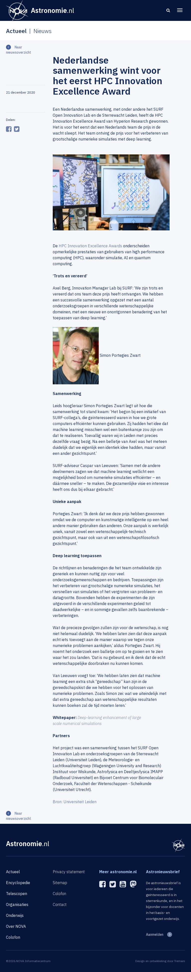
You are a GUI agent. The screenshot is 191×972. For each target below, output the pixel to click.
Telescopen (16, 893)
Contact (60, 904)
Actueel (13, 871)
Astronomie (27, 843)
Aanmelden (154, 934)
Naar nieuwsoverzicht (18, 50)
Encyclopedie (18, 882)
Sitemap (60, 882)
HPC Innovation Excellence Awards (90, 245)
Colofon (13, 937)
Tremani (179, 961)
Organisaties (17, 904)
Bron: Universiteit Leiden (74, 801)
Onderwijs (15, 915)
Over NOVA (16, 926)
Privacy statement (69, 871)
